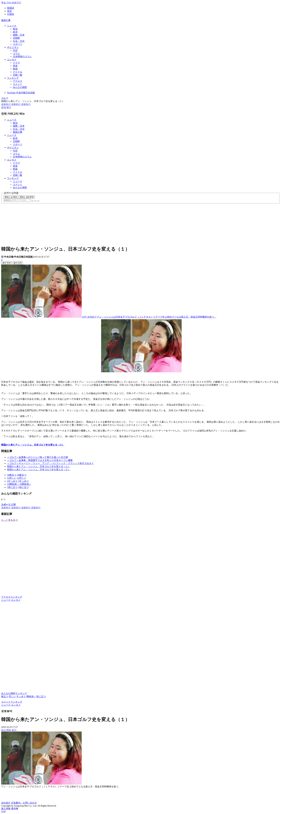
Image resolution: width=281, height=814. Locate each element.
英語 (9, 11)
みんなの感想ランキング (14, 693)
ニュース (11, 25)
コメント (17, 84)
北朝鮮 (16, 38)
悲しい (12, 696)
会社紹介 (6, 803)
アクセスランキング (11, 597)
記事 (8, 504)
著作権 (14, 808)
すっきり (21, 696)
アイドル (17, 72)
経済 (15, 32)
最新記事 (6, 20)
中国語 (10, 14)
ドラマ (16, 62)
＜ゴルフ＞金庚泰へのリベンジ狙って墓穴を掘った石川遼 (37, 457)
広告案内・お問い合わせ (24, 803)
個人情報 (6, 808)
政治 (15, 29)
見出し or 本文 (11, 197)
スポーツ (17, 44)
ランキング (13, 78)
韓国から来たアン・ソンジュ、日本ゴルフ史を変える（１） (38, 466)
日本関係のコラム (22, 56)
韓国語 (10, 8)
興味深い (31, 696)
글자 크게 (17, 263)
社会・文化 (19, 41)
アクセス (17, 81)
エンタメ (11, 59)
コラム (16, 53)
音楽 (15, 65)
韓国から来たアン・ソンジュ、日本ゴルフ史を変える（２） (38, 469)
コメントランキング (11, 702)
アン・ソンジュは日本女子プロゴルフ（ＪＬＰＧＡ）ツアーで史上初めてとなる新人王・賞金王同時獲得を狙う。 (156, 317)
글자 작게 (6, 263)
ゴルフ (4, 98)
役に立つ (41, 696)
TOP (3, 811)
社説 (15, 50)
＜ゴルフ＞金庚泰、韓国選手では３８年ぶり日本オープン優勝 (40, 460)
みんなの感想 (20, 87)
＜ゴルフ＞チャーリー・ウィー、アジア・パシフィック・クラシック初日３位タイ (50, 463)
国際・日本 (19, 35)
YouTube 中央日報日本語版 (21, 92)
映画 (15, 69)
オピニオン (13, 47)
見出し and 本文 (27, 197)
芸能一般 (17, 75)
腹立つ (4, 696)
